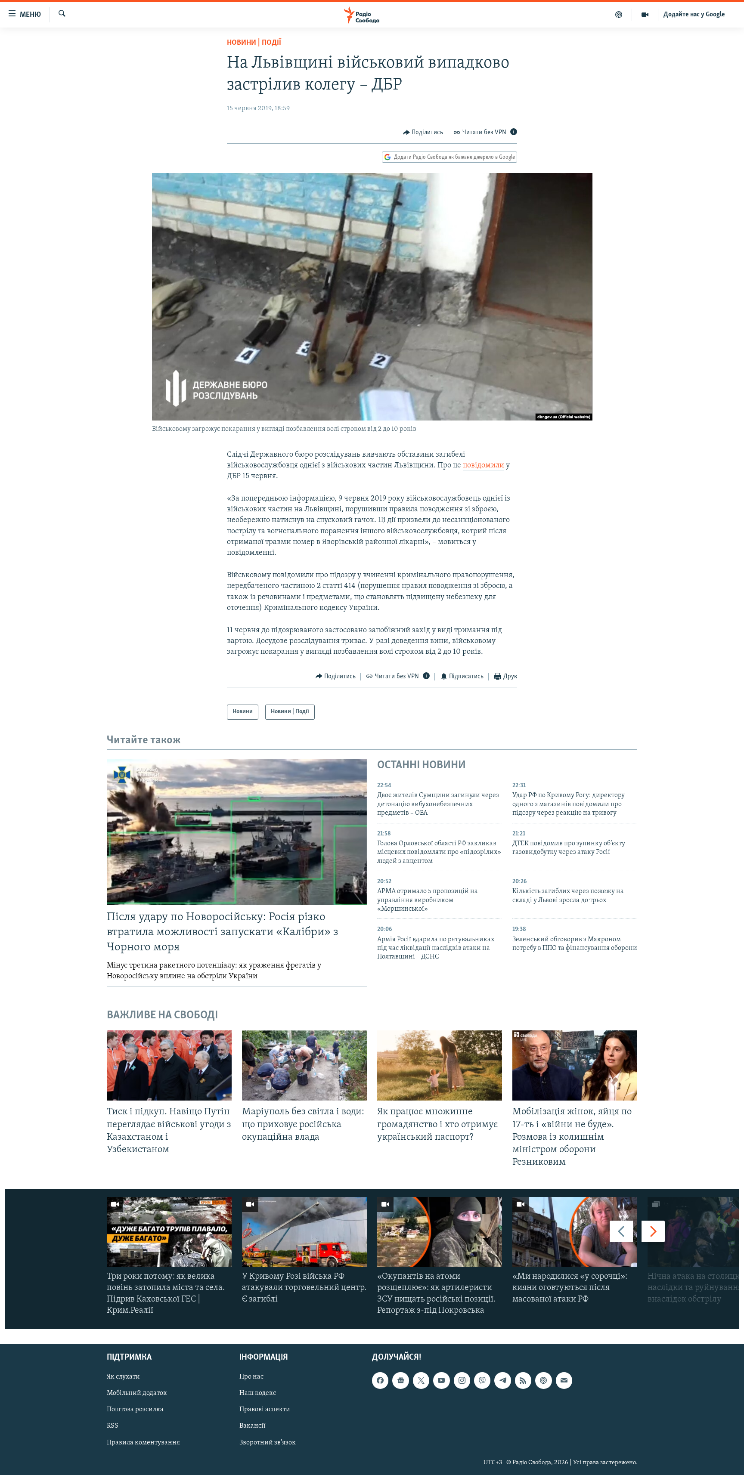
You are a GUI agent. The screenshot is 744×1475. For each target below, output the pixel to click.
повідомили (483, 466)
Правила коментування (143, 1442)
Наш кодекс (257, 1393)
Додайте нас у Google (694, 14)
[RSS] (523, 1380)
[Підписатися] (564, 1380)
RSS (112, 1426)
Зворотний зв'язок (267, 1442)
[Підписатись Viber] (482, 1380)
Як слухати (123, 1376)
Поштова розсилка (135, 1409)
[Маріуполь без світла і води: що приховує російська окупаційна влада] (304, 1065)
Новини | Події (254, 43)
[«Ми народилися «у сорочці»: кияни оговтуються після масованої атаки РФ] (574, 1232)
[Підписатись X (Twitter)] (421, 1380)
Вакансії (252, 1426)
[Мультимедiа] (645, 15)
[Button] (423, 132)
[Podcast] (543, 1380)
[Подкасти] (619, 15)
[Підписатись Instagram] (462, 1380)
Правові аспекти (264, 1409)
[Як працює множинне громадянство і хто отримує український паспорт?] (439, 1065)
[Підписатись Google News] (400, 1380)
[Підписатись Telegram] (502, 1380)
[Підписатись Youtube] (441, 1380)
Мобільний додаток (137, 1393)
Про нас (251, 1376)
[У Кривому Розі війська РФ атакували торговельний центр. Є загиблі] (304, 1232)
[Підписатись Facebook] (380, 1380)
